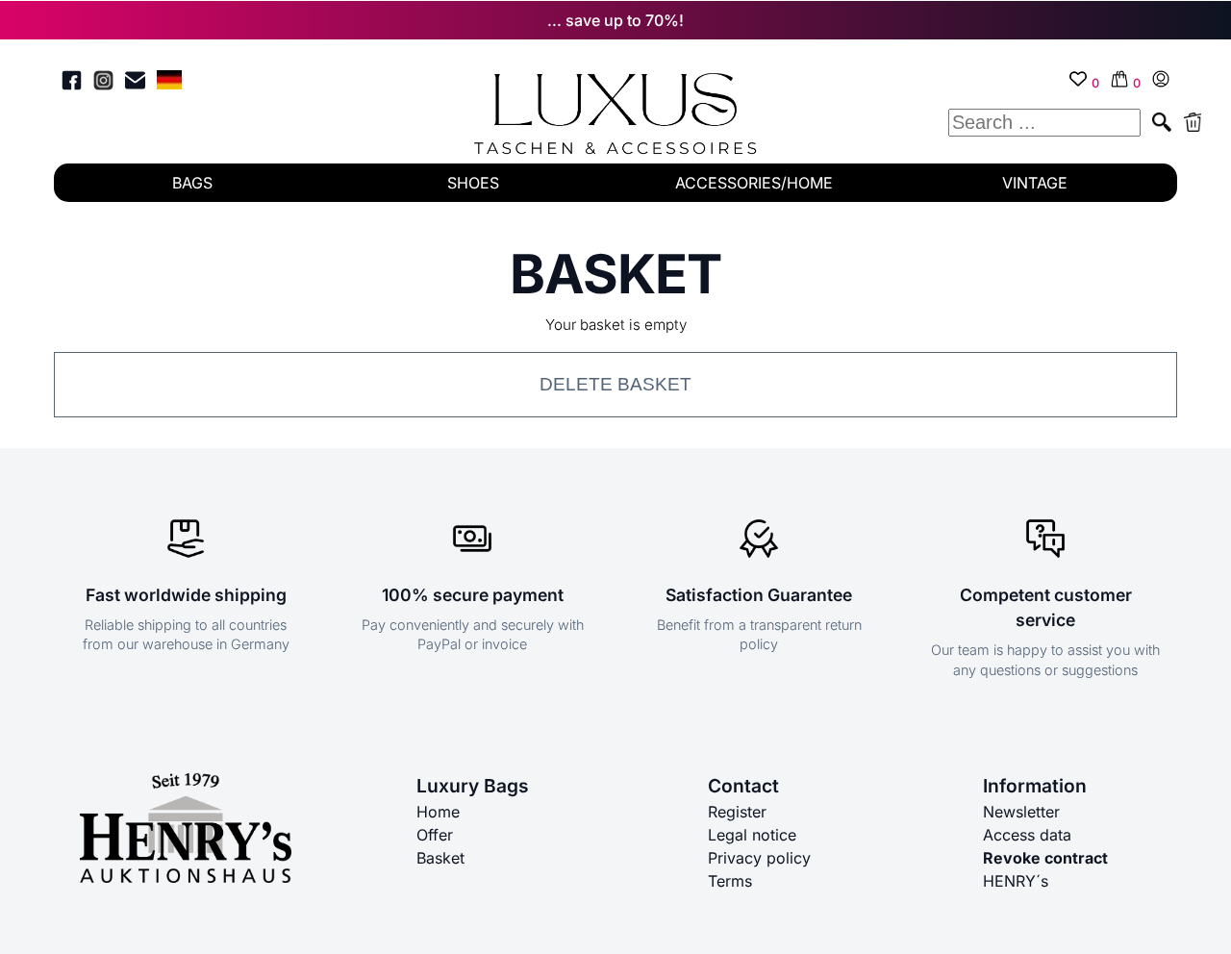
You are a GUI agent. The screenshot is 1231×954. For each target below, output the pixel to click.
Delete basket (615, 384)
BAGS (192, 182)
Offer (434, 834)
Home (438, 811)
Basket (440, 857)
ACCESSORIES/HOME (754, 182)
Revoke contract (1045, 857)
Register (737, 811)
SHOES (473, 182)
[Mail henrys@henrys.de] (135, 83)
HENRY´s (1015, 881)
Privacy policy (759, 857)
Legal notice (752, 834)
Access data (1027, 834)
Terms (730, 881)
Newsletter (1021, 811)
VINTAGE (1035, 182)
